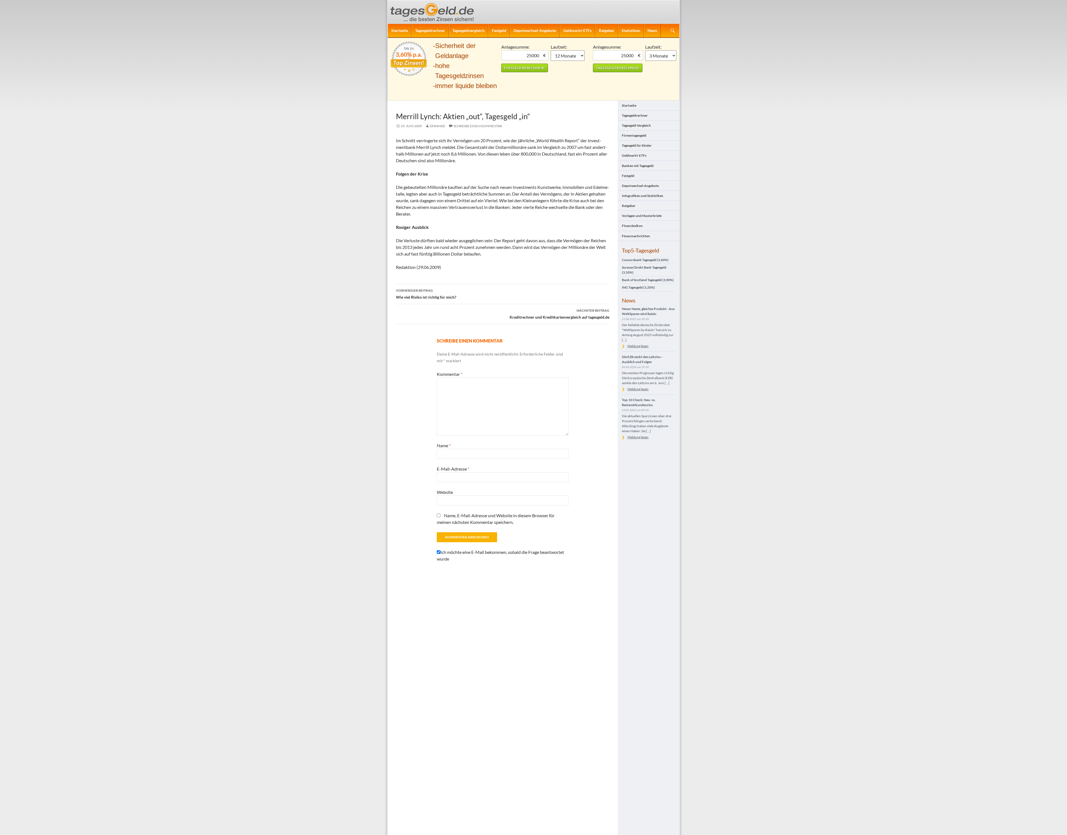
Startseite (399, 30)
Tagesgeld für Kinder (637, 145)
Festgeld (499, 30)
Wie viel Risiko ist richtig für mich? (426, 293)
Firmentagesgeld (634, 135)
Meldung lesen (638, 346)
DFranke (437, 126)
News (652, 30)
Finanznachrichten (636, 236)
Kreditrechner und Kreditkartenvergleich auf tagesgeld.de (559, 313)
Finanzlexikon (632, 226)
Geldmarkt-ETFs (577, 30)
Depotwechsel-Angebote (534, 30)
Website (445, 492)
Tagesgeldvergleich (468, 30)
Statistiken (631, 30)
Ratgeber (606, 30)
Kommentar (449, 374)
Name (444, 445)
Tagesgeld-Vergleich (636, 125)
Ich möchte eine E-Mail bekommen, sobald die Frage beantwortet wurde (500, 555)
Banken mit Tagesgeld (638, 166)
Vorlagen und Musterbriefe (642, 216)
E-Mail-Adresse (453, 468)
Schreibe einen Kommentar (477, 126)
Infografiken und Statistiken (642, 196)
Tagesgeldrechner (430, 30)
